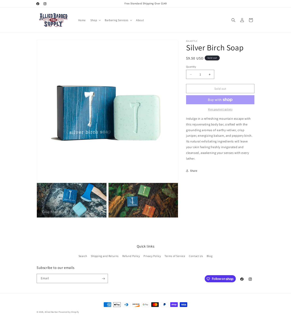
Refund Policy (131, 256)
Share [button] (193, 170)
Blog (209, 256)
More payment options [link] (220, 109)
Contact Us (196, 256)
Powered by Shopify (69, 312)
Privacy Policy (152, 256)
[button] (95, 20)
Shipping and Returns (105, 256)
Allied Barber (51, 312)
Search (83, 256)
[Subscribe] (103, 278)
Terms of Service (175, 256)
